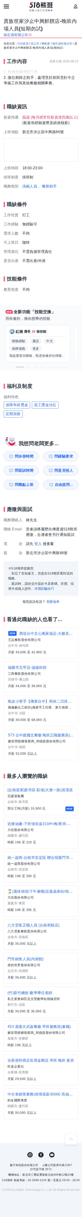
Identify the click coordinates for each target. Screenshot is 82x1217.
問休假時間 (24, 456)
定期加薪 (13, 414)
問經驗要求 (63, 456)
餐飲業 (46, 43)
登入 (38, 544)
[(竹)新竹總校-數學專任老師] (41, 1002)
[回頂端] (71, 1139)
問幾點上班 (24, 485)
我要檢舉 (53, 601)
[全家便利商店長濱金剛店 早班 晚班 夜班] (41, 1070)
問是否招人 (63, 470)
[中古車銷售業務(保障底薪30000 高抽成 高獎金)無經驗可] (41, 1103)
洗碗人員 (29, 186)
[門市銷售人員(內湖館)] (41, 968)
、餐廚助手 (47, 186)
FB (41, 1155)
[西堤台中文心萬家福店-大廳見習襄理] (41, 643)
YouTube (52, 1155)
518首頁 (23, 43)
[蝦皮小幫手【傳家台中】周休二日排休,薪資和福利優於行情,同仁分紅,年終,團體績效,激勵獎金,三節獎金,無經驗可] (41, 711)
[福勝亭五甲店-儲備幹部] (41, 677)
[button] (20, 367)
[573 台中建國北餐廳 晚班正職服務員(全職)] (41, 744)
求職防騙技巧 (44, 588)
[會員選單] (75, 6)
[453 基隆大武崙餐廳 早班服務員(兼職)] (41, 1036)
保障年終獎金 (17, 405)
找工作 (35, 43)
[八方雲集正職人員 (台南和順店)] (41, 934)
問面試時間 (24, 470)
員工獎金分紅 (45, 405)
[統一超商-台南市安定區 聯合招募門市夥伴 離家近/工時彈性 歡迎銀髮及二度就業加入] (41, 867)
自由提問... (64, 485)
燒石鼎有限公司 (62, 43)
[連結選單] (6, 6)
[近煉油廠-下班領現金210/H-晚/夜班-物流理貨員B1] (41, 833)
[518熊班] (41, 6)
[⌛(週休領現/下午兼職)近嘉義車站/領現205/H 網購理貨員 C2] (41, 901)
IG (30, 1155)
